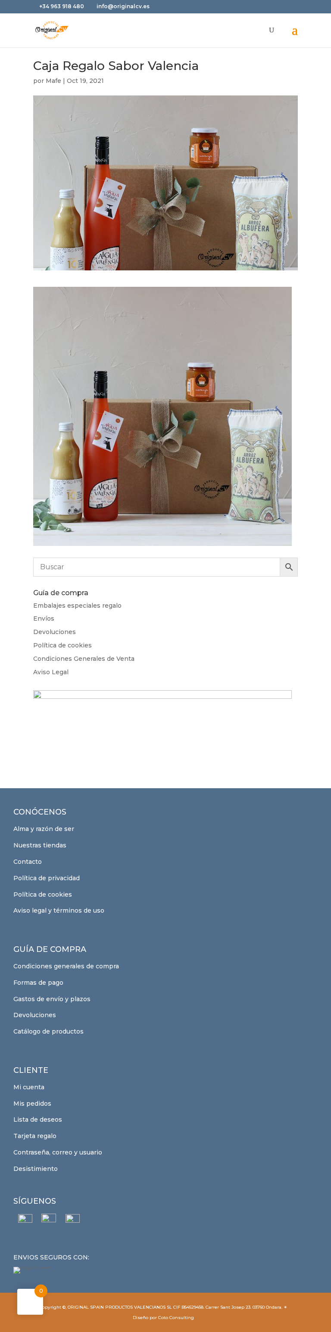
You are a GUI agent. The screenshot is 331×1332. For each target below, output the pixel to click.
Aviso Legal (51, 672)
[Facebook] (25, 1221)
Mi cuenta (28, 1087)
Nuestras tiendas (39, 845)
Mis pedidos (32, 1103)
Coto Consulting (176, 1317)
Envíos (43, 618)
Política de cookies (62, 645)
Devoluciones (54, 632)
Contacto (27, 862)
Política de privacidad (46, 878)
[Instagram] (48, 1221)
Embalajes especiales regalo (77, 605)
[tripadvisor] (72, 1221)
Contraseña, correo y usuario (57, 1152)
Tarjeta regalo (34, 1136)
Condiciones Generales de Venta (83, 659)
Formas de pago (38, 982)
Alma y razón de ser (43, 829)
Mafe (53, 81)
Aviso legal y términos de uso (58, 910)
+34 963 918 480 (62, 6)
